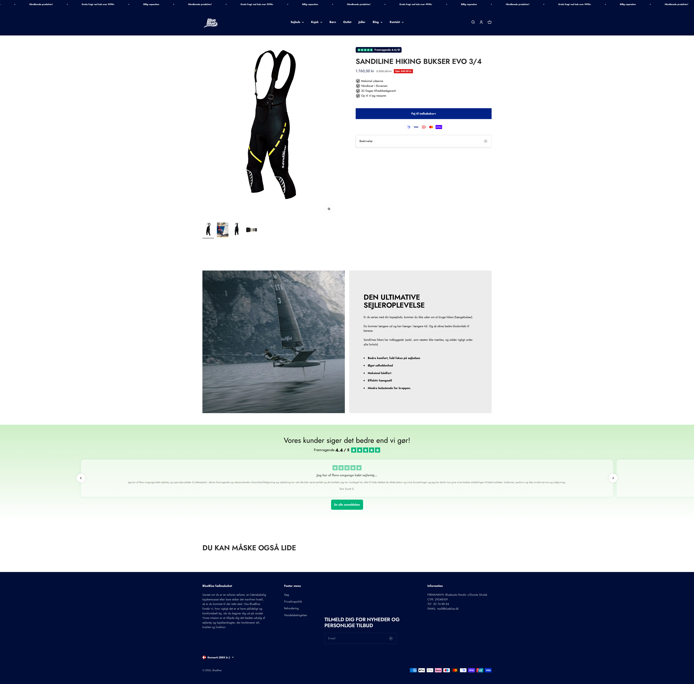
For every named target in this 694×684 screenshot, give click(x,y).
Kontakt (395, 22)
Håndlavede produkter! (41, 4)
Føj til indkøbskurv (423, 113)
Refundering (291, 608)
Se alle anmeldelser (347, 505)
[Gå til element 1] (208, 230)
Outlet (347, 22)
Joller (362, 22)
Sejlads (295, 22)
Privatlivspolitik (293, 601)
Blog (376, 22)
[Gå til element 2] (222, 230)
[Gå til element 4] (251, 230)
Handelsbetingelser (295, 615)
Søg (286, 595)
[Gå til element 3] (237, 230)
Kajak (315, 22)
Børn (332, 22)
